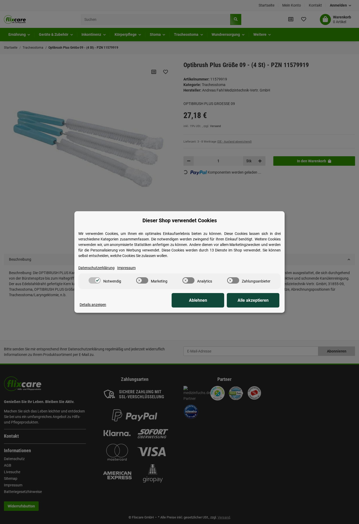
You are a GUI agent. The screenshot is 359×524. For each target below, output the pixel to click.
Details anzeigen (93, 305)
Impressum (126, 268)
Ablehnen (198, 300)
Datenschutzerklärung (96, 268)
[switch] (95, 280)
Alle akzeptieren (253, 300)
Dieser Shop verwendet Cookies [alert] (179, 220)
